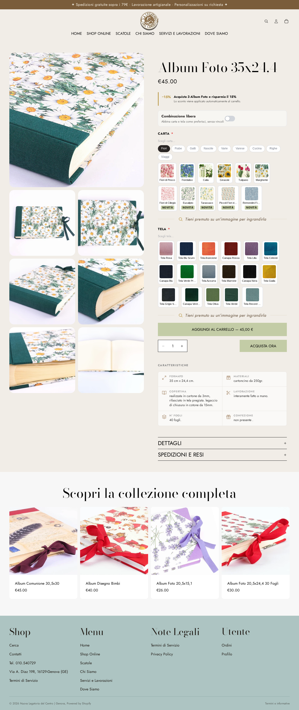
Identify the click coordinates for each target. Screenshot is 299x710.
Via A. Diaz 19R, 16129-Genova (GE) (38, 671)
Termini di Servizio (23, 680)
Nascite (208, 148)
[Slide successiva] (70, 541)
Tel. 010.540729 (22, 662)
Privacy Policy (162, 654)
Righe (273, 148)
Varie (224, 148)
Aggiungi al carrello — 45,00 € (222, 329)
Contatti (15, 654)
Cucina (257, 148)
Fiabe (178, 148)
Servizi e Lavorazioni (96, 680)
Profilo (227, 654)
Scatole (86, 662)
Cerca (14, 645)
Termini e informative (277, 703)
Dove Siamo (89, 689)
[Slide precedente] (16, 541)
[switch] (230, 118)
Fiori (164, 148)
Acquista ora (263, 346)
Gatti (193, 148)
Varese (240, 148)
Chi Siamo (88, 671)
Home (84, 645)
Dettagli (170, 443)
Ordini (227, 645)
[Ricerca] (266, 21)
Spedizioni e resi (181, 454)
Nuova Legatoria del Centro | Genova (42, 703)
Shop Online (90, 654)
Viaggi (165, 156)
